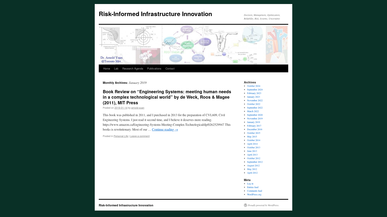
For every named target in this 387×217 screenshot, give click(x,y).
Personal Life (121, 136)
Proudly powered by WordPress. (263, 205)
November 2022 (255, 100)
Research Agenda (132, 68)
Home (106, 68)
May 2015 (252, 136)
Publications (154, 68)
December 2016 (254, 129)
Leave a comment (140, 136)
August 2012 (253, 165)
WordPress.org (254, 194)
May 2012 (252, 169)
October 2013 (253, 147)
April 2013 (252, 154)
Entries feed (252, 187)
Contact (170, 68)
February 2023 (254, 93)
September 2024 (255, 89)
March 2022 (253, 111)
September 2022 (255, 107)
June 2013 (252, 151)
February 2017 (254, 125)
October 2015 (253, 132)
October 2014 (253, 140)
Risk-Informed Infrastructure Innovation (155, 13)
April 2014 (252, 143)
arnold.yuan (137, 107)
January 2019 (253, 122)
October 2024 (253, 85)
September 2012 (255, 161)
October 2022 (253, 103)
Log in (250, 183)
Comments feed (254, 190)
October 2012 (253, 158)
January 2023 (253, 96)
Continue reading (165, 129)
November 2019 (255, 118)
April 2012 (252, 172)
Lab (116, 68)
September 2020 (255, 114)
